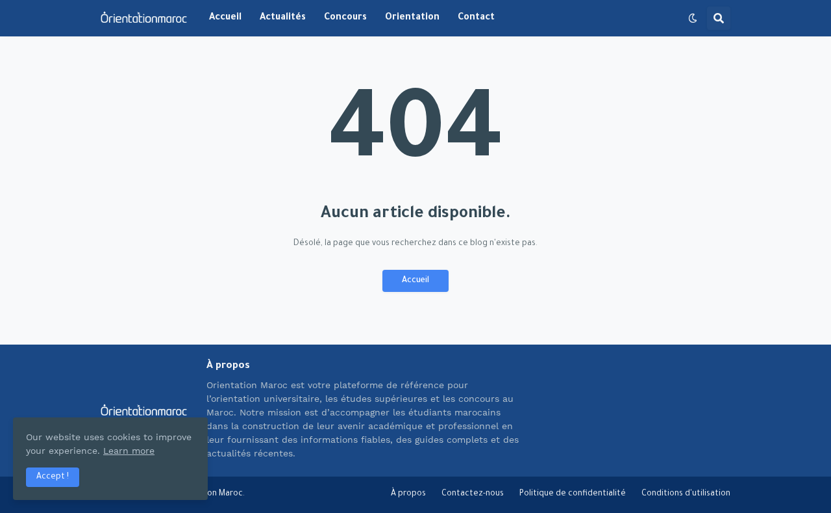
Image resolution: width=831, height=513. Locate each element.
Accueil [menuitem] (225, 18)
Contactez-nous (472, 494)
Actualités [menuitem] (283, 18)
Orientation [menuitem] (412, 18)
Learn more (129, 450)
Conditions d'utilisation (685, 494)
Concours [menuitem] (345, 18)
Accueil (415, 280)
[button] (692, 18)
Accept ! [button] (52, 477)
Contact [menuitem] (476, 18)
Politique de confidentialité (572, 494)
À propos (408, 494)
